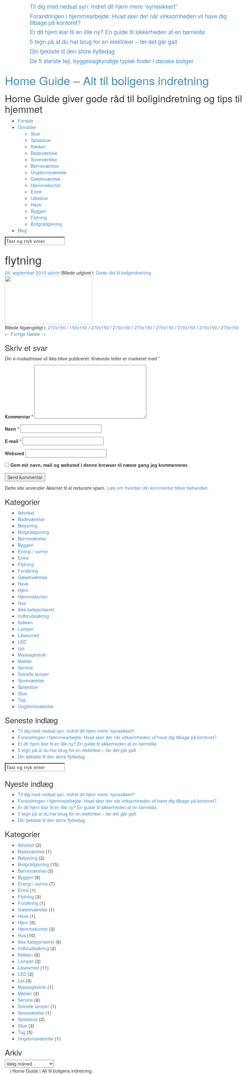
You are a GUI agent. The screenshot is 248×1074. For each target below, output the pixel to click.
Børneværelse (45, 166)
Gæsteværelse (45, 179)
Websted (14, 453)
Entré (36, 191)
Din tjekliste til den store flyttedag (72, 51)
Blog (22, 230)
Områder (27, 127)
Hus (22, 603)
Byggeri (38, 211)
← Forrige (15, 334)
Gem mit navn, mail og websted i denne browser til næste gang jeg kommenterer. (99, 465)
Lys (21, 648)
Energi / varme (33, 551)
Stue (35, 133)
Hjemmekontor (46, 185)
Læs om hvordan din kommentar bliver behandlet (157, 488)
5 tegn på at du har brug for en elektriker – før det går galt (103, 41)
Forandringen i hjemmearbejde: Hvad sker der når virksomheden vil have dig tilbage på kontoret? (128, 19)
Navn (12, 429)
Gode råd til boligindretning (123, 272)
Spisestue (41, 140)
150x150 (78, 327)
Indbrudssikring (33, 616)
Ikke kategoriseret (36, 609)
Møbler (25, 661)
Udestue (39, 198)
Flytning (39, 217)
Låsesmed (28, 635)
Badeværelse (44, 153)
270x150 (57, 327)
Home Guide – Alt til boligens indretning (107, 80)
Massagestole (32, 654)
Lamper (26, 629)
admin (53, 272)
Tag (22, 700)
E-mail (13, 441)
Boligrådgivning (46, 224)
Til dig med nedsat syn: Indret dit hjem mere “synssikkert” (103, 6)
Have (36, 204)
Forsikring (28, 570)
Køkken (38, 146)
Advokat (26, 512)
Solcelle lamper (33, 674)
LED (22, 641)
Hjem (23, 590)
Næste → (36, 334)
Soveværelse (44, 159)
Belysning (27, 525)
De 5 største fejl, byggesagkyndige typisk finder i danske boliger (111, 60)
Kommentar (19, 416)
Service (25, 667)
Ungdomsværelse (49, 172)
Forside (25, 120)
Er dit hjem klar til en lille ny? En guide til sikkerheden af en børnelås (117, 31)
